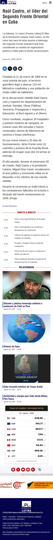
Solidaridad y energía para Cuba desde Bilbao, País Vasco (26, 397)
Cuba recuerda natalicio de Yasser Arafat (23, 386)
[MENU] (50, 2)
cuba (6, 206)
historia (13, 206)
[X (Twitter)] (10, 68)
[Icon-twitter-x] (18, 470)
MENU (44, 3)
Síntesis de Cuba (12, 346)
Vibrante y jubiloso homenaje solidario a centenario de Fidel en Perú (23, 305)
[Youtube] (23, 470)
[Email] (20, 68)
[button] (40, 469)
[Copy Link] (15, 68)
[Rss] (33, 470)
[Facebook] (5, 68)
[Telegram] (28, 470)
